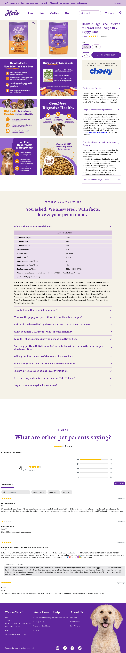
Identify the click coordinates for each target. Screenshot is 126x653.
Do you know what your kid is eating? (100, 7)
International (75, 622)
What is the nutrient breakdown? (33, 226)
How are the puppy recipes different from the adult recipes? (48, 317)
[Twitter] (80, 648)
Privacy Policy (38, 622)
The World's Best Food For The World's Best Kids (100, 7)
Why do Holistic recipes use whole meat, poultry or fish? (45, 339)
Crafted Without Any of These (96, 179)
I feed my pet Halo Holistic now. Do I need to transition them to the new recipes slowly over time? (58, 348)
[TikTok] (65, 648)
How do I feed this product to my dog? (35, 310)
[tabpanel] (63, 544)
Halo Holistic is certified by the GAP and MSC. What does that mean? (53, 324)
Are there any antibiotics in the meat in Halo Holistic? (44, 378)
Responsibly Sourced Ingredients (97, 109)
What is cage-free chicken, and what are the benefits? (44, 363)
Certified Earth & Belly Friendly (49, 7)
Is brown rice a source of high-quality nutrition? (41, 371)
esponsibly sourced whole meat (96, 132)
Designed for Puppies (92, 88)
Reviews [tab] (7, 484)
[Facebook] (72, 648)
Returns (36, 630)
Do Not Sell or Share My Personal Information (50, 617)
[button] (94, 459)
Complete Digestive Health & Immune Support (99, 143)
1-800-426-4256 (11, 620)
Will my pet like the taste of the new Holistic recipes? (44, 356)
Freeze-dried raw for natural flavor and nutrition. (53, 7)
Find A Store (75, 626)
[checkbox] (66, 492)
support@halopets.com (15, 634)
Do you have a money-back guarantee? (35, 385)
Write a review (119, 483)
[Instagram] (57, 648)
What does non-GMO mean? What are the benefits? (43, 331)
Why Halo (73, 617)
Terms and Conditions (41, 626)
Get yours (37, 13)
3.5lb (86, 47)
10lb (96, 47)
